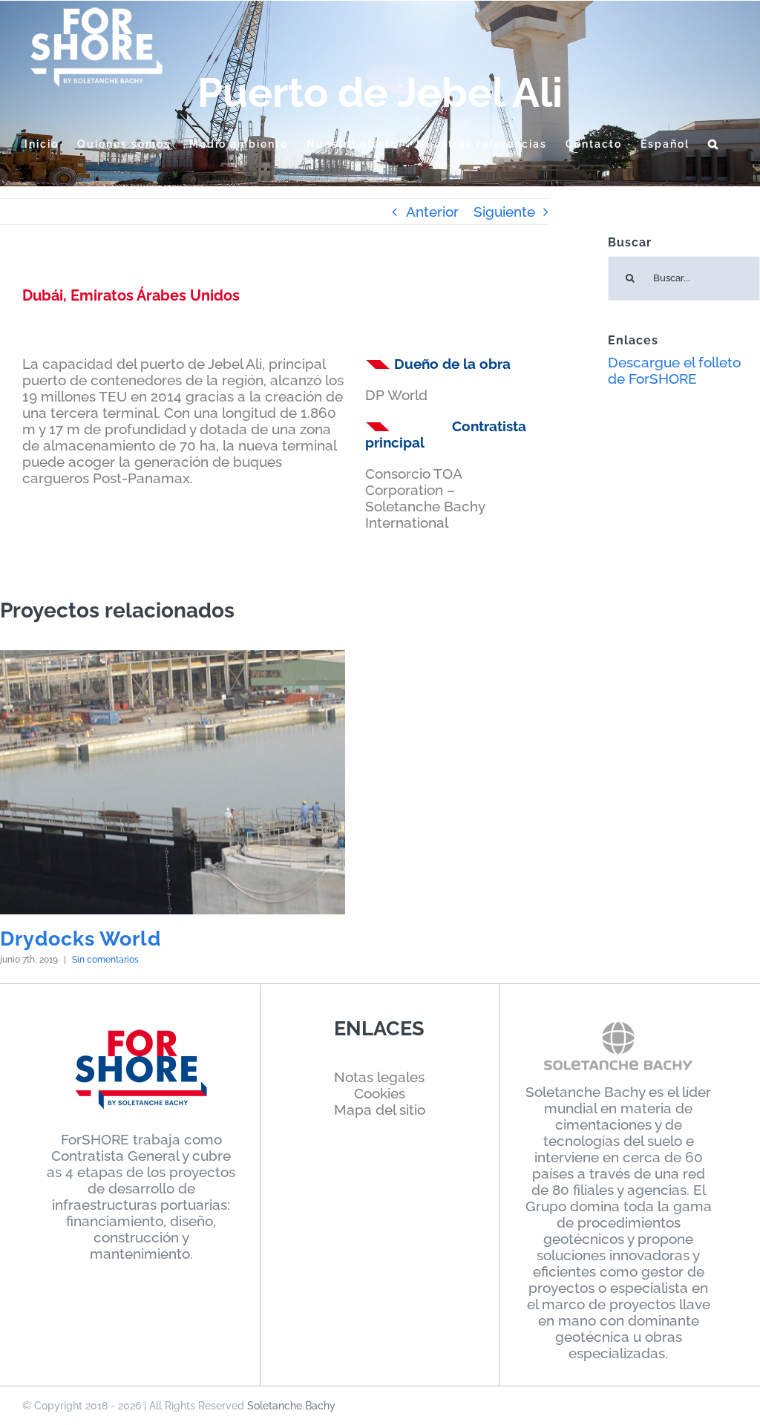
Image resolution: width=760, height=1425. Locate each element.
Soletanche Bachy (291, 1406)
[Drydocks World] (172, 782)
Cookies (379, 1093)
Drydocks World (80, 938)
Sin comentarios (105, 959)
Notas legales (379, 1077)
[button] (713, 144)
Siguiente (504, 211)
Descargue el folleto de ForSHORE (674, 370)
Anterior (432, 211)
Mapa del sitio (379, 1109)
